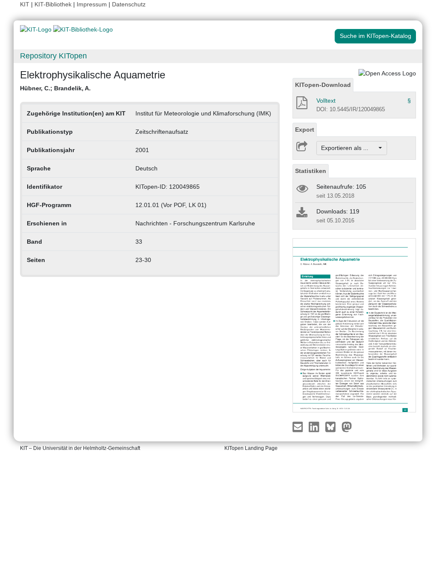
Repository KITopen (53, 56)
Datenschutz (129, 4)
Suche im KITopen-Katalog (375, 35)
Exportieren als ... (349, 147)
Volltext (326, 100)
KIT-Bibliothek (53, 4)
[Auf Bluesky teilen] (332, 426)
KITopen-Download (323, 84)
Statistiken (310, 170)
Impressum (92, 4)
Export (304, 129)
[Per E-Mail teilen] (299, 426)
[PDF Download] (301, 105)
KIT (24, 4)
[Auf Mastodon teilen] (346, 426)
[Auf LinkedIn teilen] (314, 426)
